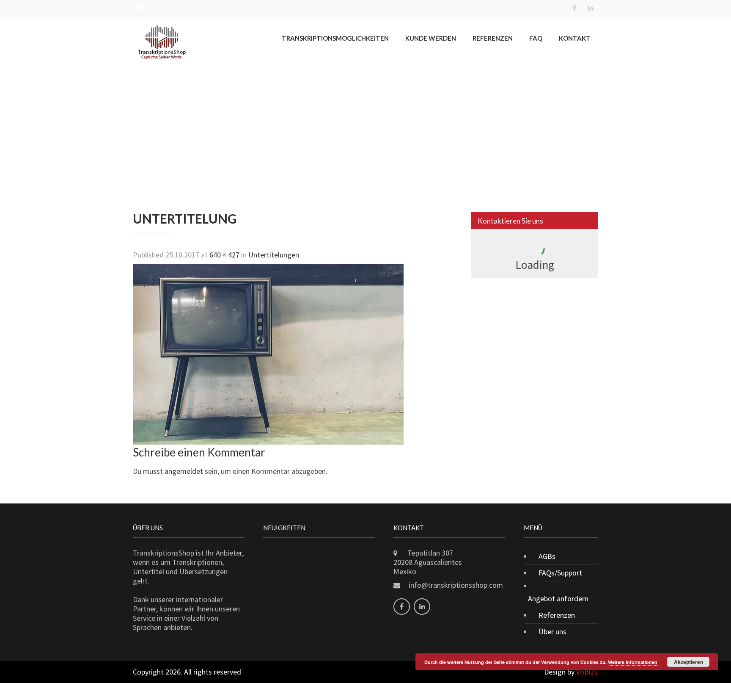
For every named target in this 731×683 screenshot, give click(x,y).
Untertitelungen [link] (273, 255)
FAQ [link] (535, 38)
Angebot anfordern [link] (558, 598)
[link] (574, 8)
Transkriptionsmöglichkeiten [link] (335, 38)
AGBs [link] (547, 556)
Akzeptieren (688, 662)
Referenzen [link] (493, 38)
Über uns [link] (552, 631)
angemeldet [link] (184, 471)
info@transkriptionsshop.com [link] (176, 7)
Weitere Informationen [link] (632, 662)
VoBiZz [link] (587, 672)
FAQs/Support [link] (560, 573)
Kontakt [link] (575, 38)
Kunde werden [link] (430, 38)
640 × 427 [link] (224, 255)
